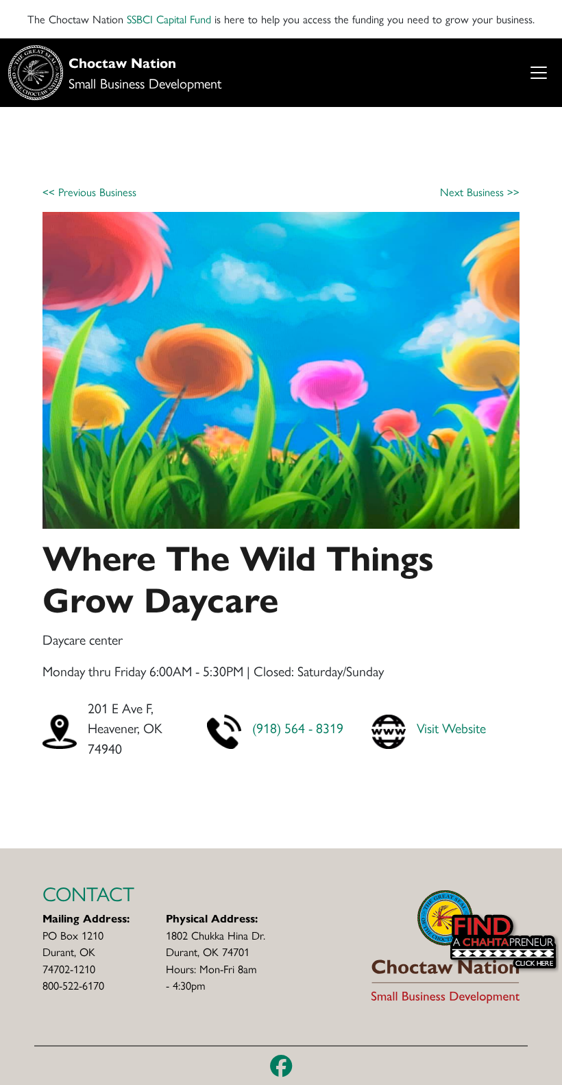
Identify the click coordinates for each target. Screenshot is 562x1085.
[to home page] (445, 945)
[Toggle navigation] (538, 73)
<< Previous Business (89, 192)
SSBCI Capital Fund (169, 19)
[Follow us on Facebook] (281, 1066)
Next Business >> (480, 192)
